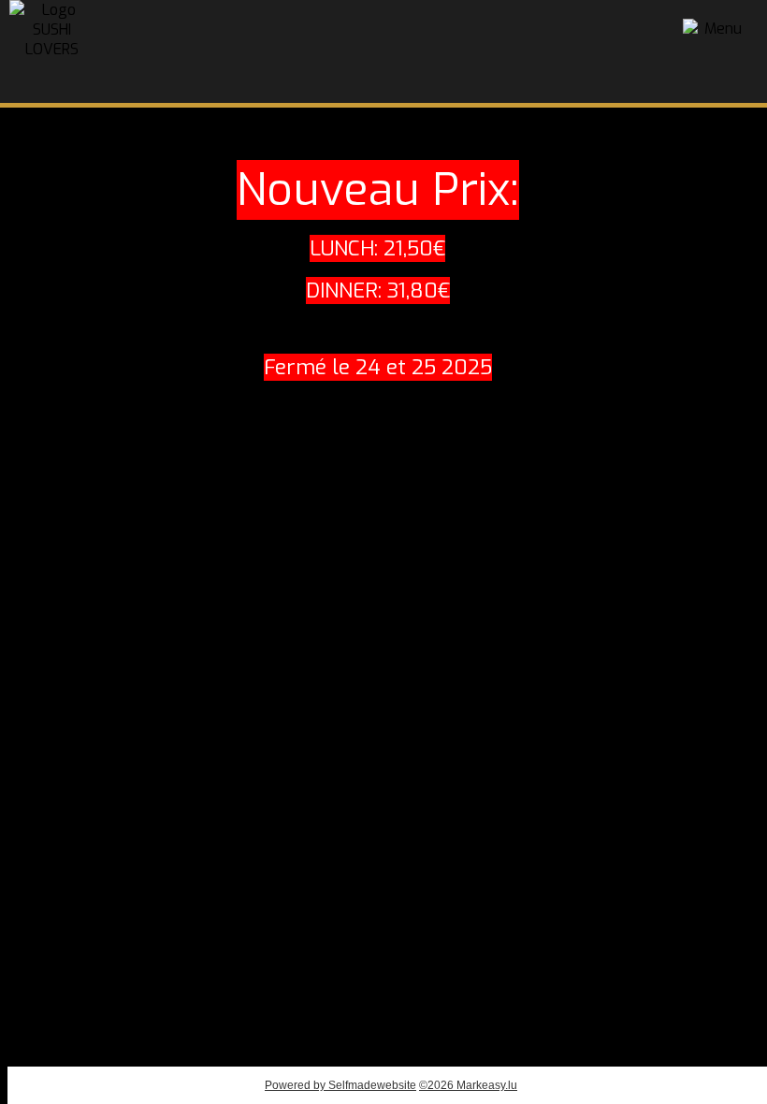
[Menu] (715, 51)
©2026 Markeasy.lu (468, 1085)
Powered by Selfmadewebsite (340, 1085)
